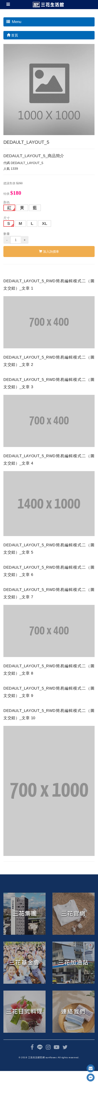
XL (44, 223)
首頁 (14, 35)
